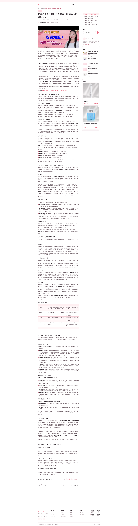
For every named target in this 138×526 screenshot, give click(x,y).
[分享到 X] (72, 479)
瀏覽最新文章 (83, 497)
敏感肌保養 (53, 516)
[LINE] (44, 519)
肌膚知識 (42, 8)
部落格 (95, 1)
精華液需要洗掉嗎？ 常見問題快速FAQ (90, 24)
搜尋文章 (71, 514)
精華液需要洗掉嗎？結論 (88, 22)
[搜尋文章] (99, 4)
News (52, 512)
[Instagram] (39, 519)
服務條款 (81, 512)
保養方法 (52, 514)
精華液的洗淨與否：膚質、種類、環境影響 (91, 16)
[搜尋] (98, 32)
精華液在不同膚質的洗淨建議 (89, 18)
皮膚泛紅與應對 (63, 516)
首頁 (38, 8)
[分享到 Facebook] (67, 479)
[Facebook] (41, 519)
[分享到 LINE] (69, 479)
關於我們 (98, 1)
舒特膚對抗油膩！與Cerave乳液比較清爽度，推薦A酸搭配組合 (54, 90)
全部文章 (71, 512)
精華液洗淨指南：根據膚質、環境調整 (90, 20)
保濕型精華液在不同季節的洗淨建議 (90, 14)
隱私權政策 (82, 514)
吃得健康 (62, 514)
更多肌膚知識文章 (86, 44)
